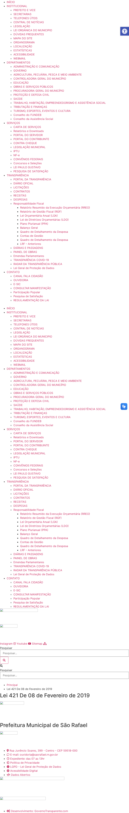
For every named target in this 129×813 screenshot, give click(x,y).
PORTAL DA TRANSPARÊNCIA (32, 179)
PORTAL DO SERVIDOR (28, 135)
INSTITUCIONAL (17, 6)
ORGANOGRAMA (24, 42)
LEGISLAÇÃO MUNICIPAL (29, 147)
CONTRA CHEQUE (25, 143)
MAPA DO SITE (22, 38)
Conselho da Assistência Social (33, 119)
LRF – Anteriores (30, 243)
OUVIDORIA (20, 280)
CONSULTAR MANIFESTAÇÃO (32, 288)
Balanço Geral (29, 227)
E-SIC (17, 284)
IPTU (16, 151)
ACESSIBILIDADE (24, 54)
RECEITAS (19, 195)
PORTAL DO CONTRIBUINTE (31, 139)
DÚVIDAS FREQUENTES (28, 34)
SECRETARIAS (22, 14)
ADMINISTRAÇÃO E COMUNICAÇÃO (36, 66)
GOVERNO (20, 70)
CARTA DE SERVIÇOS (27, 127)
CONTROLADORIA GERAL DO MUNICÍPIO (39, 78)
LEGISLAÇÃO (21, 26)
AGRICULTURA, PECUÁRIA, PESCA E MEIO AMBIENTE (47, 74)
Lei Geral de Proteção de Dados (33, 268)
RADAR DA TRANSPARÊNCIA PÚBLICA (37, 264)
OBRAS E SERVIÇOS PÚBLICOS (33, 86)
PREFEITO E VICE (24, 10)
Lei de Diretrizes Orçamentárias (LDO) (44, 219)
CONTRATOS (21, 191)
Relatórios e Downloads (28, 131)
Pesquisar (6, 648)
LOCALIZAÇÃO (22, 46)
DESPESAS (20, 199)
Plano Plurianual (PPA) (34, 223)
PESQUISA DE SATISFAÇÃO (30, 171)
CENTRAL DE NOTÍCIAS (28, 22)
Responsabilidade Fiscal (28, 203)
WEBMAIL (19, 58)
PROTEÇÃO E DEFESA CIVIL (31, 94)
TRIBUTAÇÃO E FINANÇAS (30, 106)
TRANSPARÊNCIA (18, 175)
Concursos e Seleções (27, 163)
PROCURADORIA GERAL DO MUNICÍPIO (38, 90)
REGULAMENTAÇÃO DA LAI (31, 300)
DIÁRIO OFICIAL (23, 183)
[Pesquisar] (4, 660)
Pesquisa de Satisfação (28, 296)
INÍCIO (11, 2)
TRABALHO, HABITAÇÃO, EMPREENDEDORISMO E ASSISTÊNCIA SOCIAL (59, 102)
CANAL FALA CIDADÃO (28, 276)
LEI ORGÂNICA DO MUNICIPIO (32, 30)
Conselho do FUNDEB (27, 115)
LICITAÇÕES (21, 187)
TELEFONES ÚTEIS (25, 18)
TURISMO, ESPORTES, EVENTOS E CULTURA (42, 110)
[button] (64, 304)
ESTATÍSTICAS (22, 50)
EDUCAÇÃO (21, 82)
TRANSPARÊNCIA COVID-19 (31, 260)
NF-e (16, 155)
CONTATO (13, 272)
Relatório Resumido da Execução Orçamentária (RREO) (55, 207)
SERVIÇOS (13, 123)
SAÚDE (18, 98)
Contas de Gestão (31, 235)
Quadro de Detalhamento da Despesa (44, 231)
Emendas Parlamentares (28, 256)
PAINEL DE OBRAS (25, 252)
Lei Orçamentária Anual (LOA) (39, 215)
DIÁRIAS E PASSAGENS (28, 248)
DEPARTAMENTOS (18, 62)
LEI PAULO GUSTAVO (26, 167)
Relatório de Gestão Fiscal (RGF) (41, 211)
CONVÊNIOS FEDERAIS (28, 159)
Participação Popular (26, 292)
